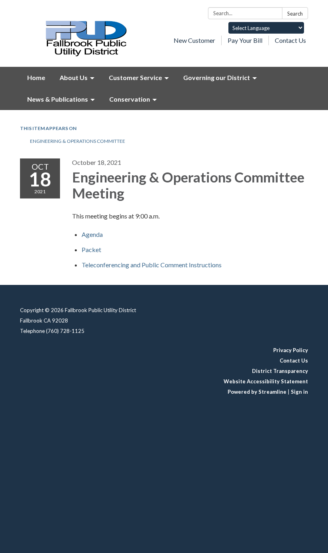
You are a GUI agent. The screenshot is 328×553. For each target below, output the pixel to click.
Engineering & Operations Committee (77, 141)
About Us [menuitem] (74, 77)
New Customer (194, 40)
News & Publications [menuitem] (57, 99)
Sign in (299, 392)
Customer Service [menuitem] (135, 77)
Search (295, 13)
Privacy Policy (290, 350)
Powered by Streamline (257, 392)
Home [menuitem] (36, 77)
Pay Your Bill (245, 40)
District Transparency (280, 371)
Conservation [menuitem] (129, 99)
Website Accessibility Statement (266, 381)
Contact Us (290, 40)
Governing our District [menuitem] (216, 77)
